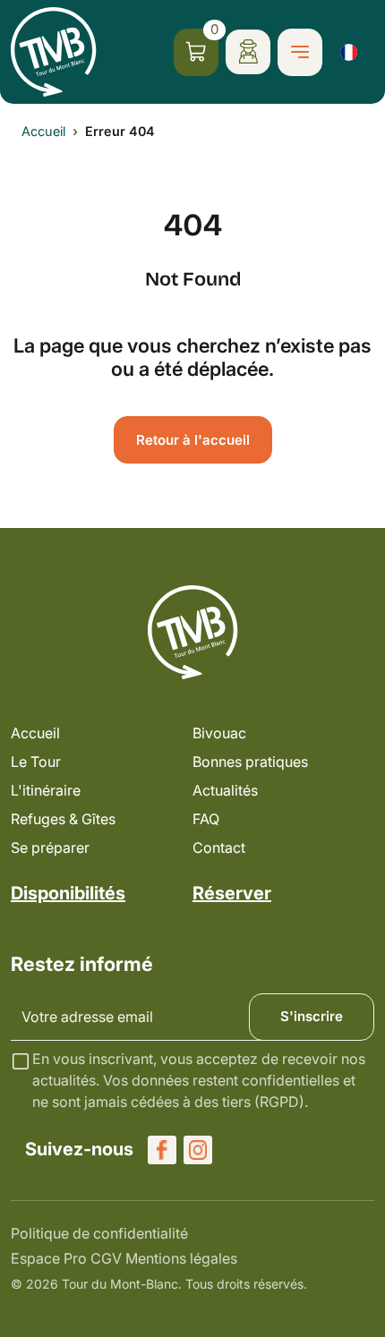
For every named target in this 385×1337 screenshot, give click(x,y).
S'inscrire (311, 1016)
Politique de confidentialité (99, 1233)
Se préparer (50, 847)
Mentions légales (181, 1258)
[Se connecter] (248, 52)
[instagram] (198, 1150)
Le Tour (36, 762)
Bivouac (219, 733)
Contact (218, 847)
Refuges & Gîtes (63, 819)
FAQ (205, 819)
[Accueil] (54, 52)
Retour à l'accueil (193, 439)
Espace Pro (49, 1258)
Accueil (43, 131)
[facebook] (162, 1150)
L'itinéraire (46, 790)
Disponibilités (68, 893)
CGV (106, 1258)
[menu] (300, 52)
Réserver (231, 893)
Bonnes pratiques (250, 762)
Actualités (225, 790)
